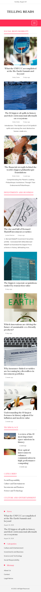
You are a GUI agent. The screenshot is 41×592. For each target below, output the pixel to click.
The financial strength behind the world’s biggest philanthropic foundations (20, 170)
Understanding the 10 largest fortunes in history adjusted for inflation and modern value (18, 415)
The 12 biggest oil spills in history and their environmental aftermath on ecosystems (20, 116)
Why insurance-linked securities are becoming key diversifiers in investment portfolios (19, 371)
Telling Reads (20, 11)
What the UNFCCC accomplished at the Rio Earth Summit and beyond (20, 71)
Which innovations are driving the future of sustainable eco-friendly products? (20, 327)
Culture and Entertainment (13, 548)
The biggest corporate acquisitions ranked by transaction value (20, 284)
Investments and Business (13, 552)
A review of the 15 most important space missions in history (26, 438)
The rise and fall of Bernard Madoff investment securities (17, 230)
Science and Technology (13, 556)
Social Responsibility (11, 560)
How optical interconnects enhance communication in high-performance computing (26, 457)
